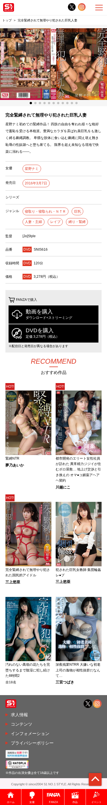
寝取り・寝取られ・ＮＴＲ (45, 212)
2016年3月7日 (36, 183)
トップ (7, 20)
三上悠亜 (12, 582)
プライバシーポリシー (32, 742)
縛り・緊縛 (77, 222)
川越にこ (63, 487)
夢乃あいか (14, 465)
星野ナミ (32, 169)
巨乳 (77, 212)
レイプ (55, 222)
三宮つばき (65, 682)
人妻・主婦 (33, 222)
